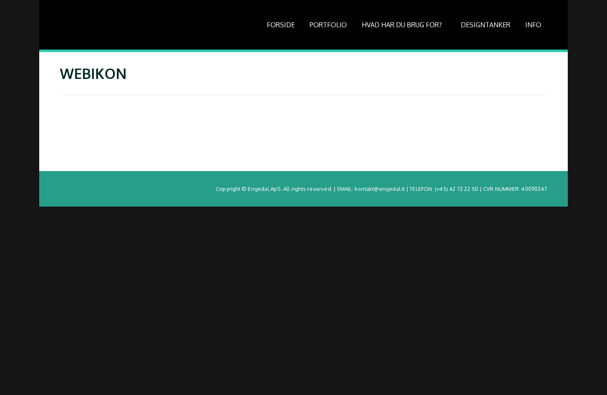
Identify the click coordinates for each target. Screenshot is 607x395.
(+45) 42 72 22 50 (456, 189)
